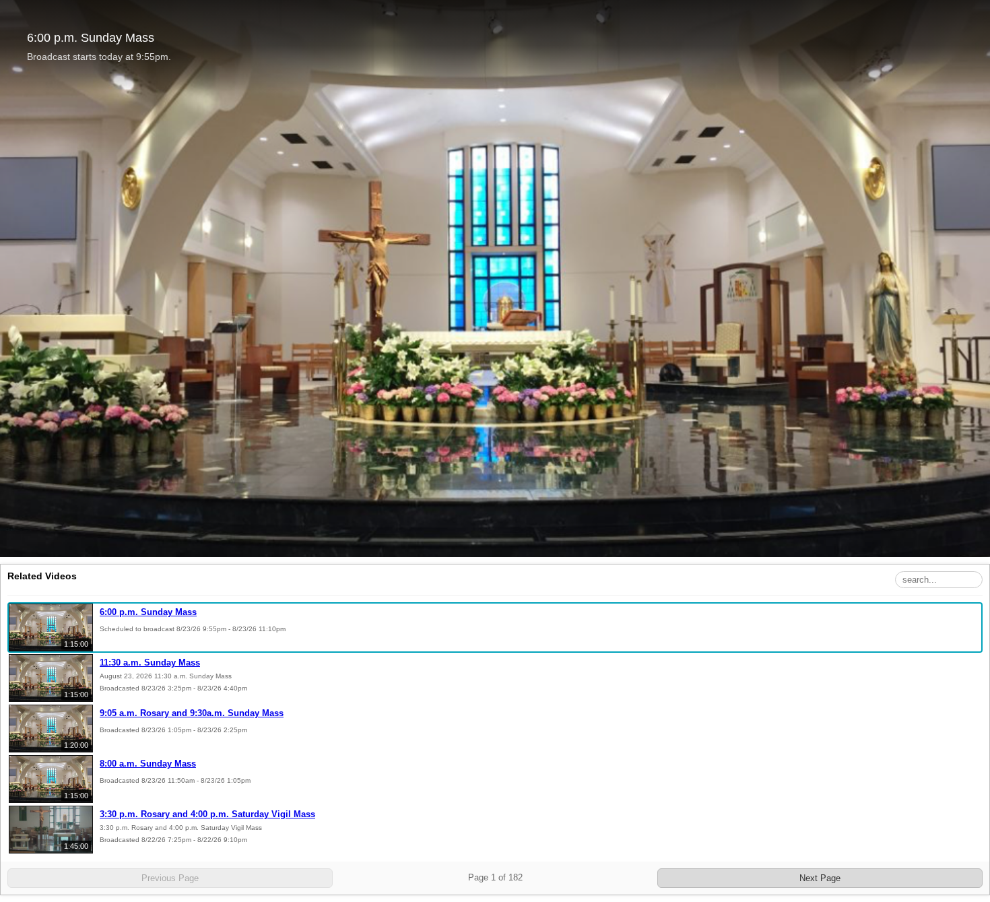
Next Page (819, 878)
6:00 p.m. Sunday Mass (148, 612)
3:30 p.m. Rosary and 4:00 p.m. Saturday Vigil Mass (207, 814)
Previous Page (170, 878)
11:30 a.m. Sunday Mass (150, 662)
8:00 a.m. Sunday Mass (148, 764)
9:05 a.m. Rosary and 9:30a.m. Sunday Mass (192, 713)
